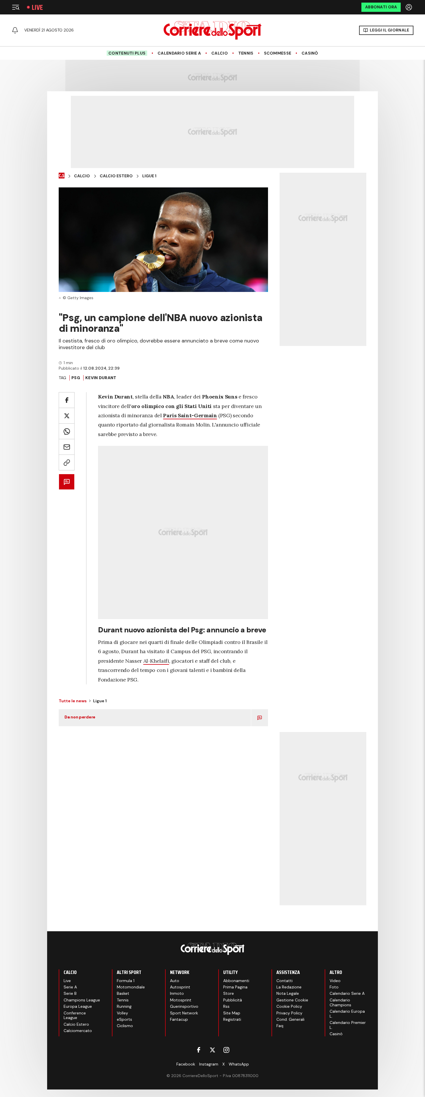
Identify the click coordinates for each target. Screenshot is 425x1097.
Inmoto (177, 993)
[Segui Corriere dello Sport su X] (212, 1049)
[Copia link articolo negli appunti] (66, 462)
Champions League (82, 1000)
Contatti (284, 980)
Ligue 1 (149, 176)
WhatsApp (239, 1064)
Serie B (70, 993)
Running (124, 1006)
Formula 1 (125, 980)
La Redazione (289, 987)
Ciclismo (125, 1025)
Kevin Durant (100, 377)
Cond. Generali (290, 1019)
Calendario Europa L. (347, 1014)
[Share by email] (66, 447)
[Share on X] (66, 415)
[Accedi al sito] (409, 7)
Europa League (78, 1006)
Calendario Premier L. (348, 1025)
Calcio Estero (116, 176)
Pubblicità (232, 1000)
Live (37, 7)
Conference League (75, 1015)
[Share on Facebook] (66, 400)
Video (335, 980)
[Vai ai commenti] (66, 481)
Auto (174, 980)
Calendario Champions (340, 1002)
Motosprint (180, 1000)
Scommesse (277, 53)
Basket (123, 993)
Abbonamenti (236, 980)
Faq (279, 1025)
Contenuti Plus (126, 53)
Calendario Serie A (179, 53)
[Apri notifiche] (15, 30)
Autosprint (180, 987)
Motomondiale (131, 987)
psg (75, 377)
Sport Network (184, 1013)
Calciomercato (78, 1030)
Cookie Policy (289, 1006)
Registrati (232, 1019)
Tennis (246, 53)
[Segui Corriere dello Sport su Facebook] (198, 1049)
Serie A (70, 987)
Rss (226, 1006)
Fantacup (179, 1019)
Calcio (219, 53)
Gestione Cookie (292, 1000)
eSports (124, 1019)
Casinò (310, 53)
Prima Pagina (235, 987)
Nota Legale (287, 993)
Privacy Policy (289, 1013)
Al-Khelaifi (156, 661)
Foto (334, 987)
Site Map (231, 1013)
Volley (122, 1013)
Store (228, 993)
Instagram (208, 1064)
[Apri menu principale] (16, 7)
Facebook (185, 1064)
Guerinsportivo (184, 1006)
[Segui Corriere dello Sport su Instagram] (226, 1049)
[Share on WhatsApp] (66, 431)
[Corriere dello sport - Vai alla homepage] (212, 30)
